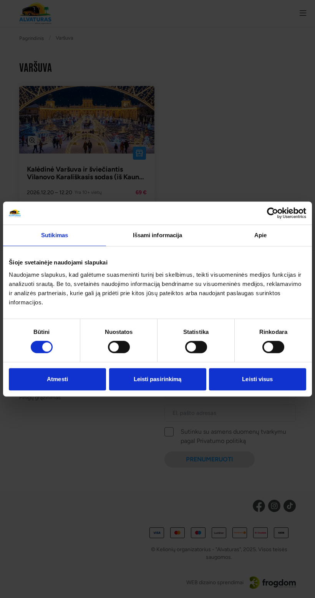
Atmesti (57, 379)
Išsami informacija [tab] (157, 235)
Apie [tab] (260, 235)
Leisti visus (257, 379)
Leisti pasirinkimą (158, 379)
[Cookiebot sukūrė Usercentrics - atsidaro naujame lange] (272, 213)
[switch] (119, 347)
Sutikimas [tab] (54, 235)
